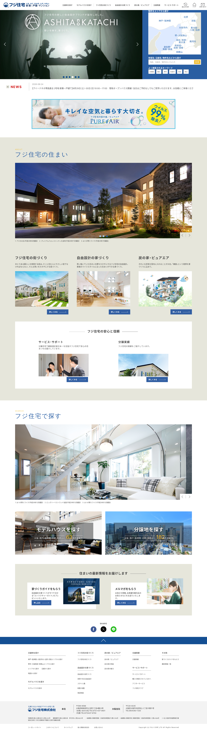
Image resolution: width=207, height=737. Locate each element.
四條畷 (152, 72)
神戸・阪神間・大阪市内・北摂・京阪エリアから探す (45, 659)
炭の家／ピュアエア (141, 5)
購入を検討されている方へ (141, 679)
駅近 (186, 72)
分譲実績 (156, 5)
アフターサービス (138, 683)
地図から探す (32, 673)
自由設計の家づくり (122, 5)
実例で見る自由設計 (85, 679)
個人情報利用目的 (83, 727)
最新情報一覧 (166, 664)
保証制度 (81, 693)
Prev (183, 235)
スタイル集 (81, 683)
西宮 (179, 72)
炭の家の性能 (109, 664)
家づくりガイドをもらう (170, 659)
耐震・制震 (81, 688)
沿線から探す (46, 668)
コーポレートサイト (34, 727)
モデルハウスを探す (84, 5)
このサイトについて (52, 727)
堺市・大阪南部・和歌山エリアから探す (41, 664)
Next (189, 235)
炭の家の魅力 (109, 668)
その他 (164, 653)
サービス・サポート (171, 5)
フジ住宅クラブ (137, 688)
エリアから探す (33, 668)
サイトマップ (68, 727)
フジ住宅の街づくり (103, 5)
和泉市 (172, 72)
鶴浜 (158, 72)
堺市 (165, 72)
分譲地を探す (67, 5)
